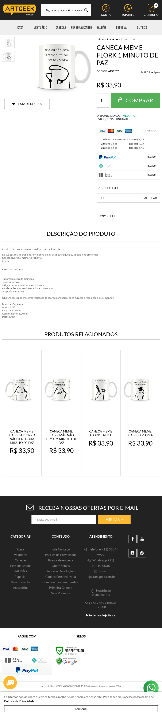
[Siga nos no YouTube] (142, 539)
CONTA (106, 14)
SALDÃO (20, 571)
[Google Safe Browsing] (66, 661)
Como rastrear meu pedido (60, 582)
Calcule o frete (108, 188)
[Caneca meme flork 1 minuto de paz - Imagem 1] (8, 42)
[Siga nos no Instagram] (132, 553)
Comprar (138, 100)
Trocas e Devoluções (60, 571)
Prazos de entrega (60, 560)
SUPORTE (128, 14)
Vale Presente (60, 593)
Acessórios (20, 587)
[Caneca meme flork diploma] (140, 413)
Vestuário (20, 555)
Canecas (112, 39)
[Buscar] (86, 10)
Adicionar (24, 469)
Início (100, 39)
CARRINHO (151, 10)
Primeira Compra (61, 587)
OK (149, 198)
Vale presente (20, 582)
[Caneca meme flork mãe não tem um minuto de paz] (61, 413)
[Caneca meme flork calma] (100, 413)
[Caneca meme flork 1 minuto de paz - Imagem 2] (8, 56)
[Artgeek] (19, 10)
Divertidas (128, 39)
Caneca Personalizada (60, 576)
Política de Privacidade (61, 555)
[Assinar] (114, 519)
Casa (20, 549)
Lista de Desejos (29, 104)
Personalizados (20, 566)
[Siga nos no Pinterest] (142, 553)
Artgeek (155, 72)
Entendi (81, 709)
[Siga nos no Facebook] (132, 539)
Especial (20, 576)
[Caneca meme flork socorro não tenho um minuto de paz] (22, 413)
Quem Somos (61, 566)
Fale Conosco (60, 549)
